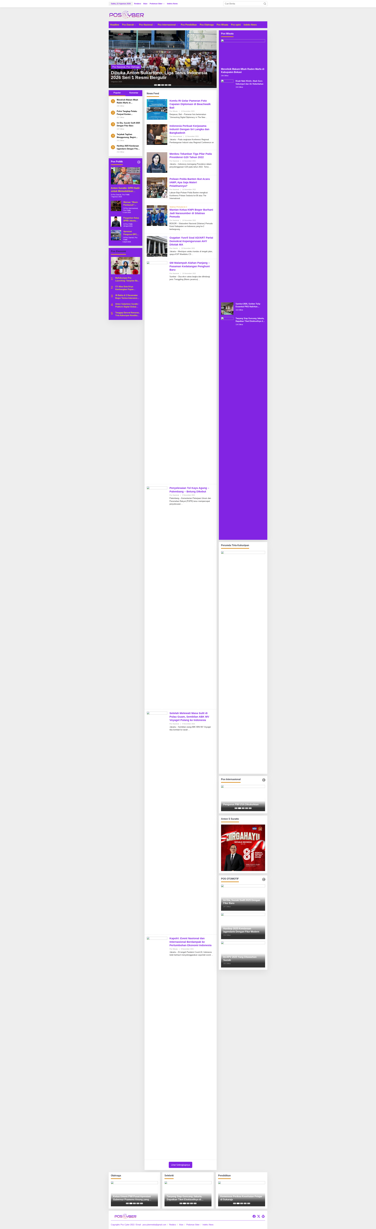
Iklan (181, 1225)
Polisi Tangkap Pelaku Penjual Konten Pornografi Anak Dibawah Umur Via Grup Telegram (128, 113)
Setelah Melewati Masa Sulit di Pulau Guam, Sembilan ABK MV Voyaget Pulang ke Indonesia (189, 717)
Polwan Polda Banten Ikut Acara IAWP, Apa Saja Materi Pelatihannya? (189, 182)
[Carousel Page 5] (169, 85)
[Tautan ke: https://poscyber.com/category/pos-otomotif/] (264, 879)
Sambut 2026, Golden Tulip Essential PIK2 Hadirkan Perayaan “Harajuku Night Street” (248, 305)
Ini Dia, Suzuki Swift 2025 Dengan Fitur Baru (128, 124)
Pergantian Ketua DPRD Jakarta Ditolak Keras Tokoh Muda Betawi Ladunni (131, 219)
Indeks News (208, 1225)
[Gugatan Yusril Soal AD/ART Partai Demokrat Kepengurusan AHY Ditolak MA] (192, 254)
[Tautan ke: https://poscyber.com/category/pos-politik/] (139, 162)
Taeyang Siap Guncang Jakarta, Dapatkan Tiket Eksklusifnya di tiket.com (250, 320)
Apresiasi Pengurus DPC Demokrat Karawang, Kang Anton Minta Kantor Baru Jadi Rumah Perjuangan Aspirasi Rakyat (131, 233)
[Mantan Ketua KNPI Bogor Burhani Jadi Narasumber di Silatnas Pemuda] (181, 229)
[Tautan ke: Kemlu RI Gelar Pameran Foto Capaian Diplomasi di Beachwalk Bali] (157, 109)
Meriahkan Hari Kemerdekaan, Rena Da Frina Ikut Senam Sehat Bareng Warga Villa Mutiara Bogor (133, 1198)
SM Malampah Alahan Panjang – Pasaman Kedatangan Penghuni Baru (189, 266)
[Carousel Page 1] (155, 85)
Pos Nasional (132, 62)
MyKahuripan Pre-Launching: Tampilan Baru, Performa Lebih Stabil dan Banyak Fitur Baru (127, 279)
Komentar (133, 93)
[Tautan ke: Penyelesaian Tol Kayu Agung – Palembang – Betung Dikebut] (157, 596)
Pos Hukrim (173, 248)
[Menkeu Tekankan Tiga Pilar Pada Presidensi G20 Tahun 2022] (209, 167)
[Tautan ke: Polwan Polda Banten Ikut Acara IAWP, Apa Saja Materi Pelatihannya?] (157, 187)
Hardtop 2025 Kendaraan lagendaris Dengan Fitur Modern (128, 147)
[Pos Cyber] (127, 14)
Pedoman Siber (192, 1225)
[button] (264, 3)
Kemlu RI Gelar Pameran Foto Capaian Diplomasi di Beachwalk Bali (190, 104)
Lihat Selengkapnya (180, 1165)
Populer (117, 93)
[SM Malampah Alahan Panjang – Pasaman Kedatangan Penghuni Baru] (199, 279)
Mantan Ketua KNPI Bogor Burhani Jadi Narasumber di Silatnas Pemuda (191, 213)
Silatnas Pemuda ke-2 (178, 207)
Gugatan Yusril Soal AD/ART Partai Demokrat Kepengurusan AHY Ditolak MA (191, 241)
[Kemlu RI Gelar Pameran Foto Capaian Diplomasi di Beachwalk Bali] (206, 117)
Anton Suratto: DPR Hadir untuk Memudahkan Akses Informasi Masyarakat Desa (125, 190)
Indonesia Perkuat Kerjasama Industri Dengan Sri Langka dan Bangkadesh (189, 129)
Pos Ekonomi (118, 62)
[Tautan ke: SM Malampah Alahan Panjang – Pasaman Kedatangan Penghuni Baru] (157, 371)
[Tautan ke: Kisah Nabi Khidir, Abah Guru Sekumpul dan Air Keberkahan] (227, 189)
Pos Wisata (173, 111)
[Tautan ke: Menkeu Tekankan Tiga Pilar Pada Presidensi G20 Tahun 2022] (157, 162)
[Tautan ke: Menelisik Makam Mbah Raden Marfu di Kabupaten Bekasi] (243, 52)
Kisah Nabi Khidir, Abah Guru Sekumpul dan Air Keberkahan (249, 82)
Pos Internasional (175, 136)
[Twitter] (259, 1216)
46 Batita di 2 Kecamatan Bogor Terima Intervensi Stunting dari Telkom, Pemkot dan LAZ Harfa (126, 296)
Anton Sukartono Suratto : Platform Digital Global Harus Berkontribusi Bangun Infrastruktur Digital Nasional (162, 73)
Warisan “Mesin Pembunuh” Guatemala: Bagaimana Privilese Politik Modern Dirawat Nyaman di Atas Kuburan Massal (130, 203)
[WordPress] (263, 1216)
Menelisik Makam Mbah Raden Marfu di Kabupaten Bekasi (127, 101)
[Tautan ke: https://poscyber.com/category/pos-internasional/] (264, 780)
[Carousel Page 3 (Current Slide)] (162, 85)
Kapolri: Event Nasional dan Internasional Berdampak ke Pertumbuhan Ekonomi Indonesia (190, 942)
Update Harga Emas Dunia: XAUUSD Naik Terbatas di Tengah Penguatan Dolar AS (242, 803)
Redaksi (172, 1225)
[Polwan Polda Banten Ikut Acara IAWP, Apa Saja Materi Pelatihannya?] (181, 198)
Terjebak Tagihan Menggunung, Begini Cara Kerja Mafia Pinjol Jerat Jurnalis (127, 136)
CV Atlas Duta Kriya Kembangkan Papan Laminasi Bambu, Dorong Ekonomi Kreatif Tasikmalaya (127, 288)
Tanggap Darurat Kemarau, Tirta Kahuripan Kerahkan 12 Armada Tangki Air (127, 314)
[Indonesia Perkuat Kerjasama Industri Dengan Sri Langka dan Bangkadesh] (170, 145)
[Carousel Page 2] (159, 85)
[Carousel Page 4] (166, 85)
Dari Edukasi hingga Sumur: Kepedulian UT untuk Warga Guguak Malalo (240, 1198)
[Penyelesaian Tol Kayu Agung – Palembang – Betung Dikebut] (182, 504)
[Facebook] (254, 1216)
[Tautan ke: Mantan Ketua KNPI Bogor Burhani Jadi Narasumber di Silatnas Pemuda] (157, 215)
